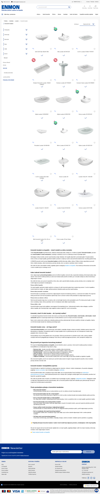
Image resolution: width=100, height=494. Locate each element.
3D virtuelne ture (58, 468)
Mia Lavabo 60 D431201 (64, 51)
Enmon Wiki (57, 464)
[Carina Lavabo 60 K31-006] (85, 193)
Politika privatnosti (24, 455)
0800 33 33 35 (6, 1)
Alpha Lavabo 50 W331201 (85, 145)
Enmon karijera (5, 470)
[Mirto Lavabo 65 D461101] (63, 131)
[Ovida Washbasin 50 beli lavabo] (41, 193)
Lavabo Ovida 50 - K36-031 (42, 208)
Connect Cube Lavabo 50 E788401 (85, 83)
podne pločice (6, 77)
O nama (88, 1)
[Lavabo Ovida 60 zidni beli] (63, 193)
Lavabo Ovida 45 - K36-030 (85, 176)
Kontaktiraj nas (5, 472)
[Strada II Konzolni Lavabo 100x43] (41, 68)
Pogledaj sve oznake (8, 80)
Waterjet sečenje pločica (60, 470)
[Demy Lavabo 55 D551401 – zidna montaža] (85, 99)
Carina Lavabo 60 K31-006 (85, 208)
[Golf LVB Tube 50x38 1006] (41, 37)
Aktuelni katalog (58, 466)
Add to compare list (33, 49)
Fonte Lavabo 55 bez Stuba (64, 239)
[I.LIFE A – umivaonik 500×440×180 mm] (85, 37)
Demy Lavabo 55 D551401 (85, 114)
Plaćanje (92, 1)
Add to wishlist (51, 49)
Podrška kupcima (32, 474)
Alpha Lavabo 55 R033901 (42, 114)
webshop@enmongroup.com (19, 1)
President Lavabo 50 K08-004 (41, 145)
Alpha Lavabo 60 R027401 (63, 114)
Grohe (4, 65)
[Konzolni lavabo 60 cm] (63, 99)
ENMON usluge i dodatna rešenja (62, 472)
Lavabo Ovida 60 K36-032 (63, 208)
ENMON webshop (86, 474)
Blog (3, 464)
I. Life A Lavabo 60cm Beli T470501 (42, 177)
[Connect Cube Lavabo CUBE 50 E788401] (85, 68)
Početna (6, 21)
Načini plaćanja (31, 468)
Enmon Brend (6, 62)
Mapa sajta (4, 474)
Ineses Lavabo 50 (63, 176)
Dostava (96, 1)
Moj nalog (84, 8)
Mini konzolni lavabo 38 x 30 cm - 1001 (42, 240)
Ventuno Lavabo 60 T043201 (63, 83)
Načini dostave (31, 470)
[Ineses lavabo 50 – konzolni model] (63, 162)
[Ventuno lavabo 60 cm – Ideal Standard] (63, 68)
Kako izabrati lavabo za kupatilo (41, 432)
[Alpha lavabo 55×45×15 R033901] (41, 99)
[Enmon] (5, 448)
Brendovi (30, 466)
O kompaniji (4, 466)
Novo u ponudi (31, 464)
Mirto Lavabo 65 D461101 (63, 145)
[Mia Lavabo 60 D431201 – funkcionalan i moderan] (63, 37)
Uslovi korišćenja (63, 484)
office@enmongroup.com (87, 472)
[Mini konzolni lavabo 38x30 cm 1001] (41, 224)
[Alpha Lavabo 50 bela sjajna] (85, 131)
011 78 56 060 (85, 470)
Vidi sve (5, 68)
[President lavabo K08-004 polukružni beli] (41, 131)
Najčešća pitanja (32, 472)
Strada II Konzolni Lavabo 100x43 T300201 (41, 83)
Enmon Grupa (5, 468)
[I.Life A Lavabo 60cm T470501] (41, 162)
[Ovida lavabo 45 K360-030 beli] (85, 162)
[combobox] (52, 7)
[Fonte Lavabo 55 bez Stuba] (63, 224)
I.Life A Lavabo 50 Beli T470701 (85, 51)
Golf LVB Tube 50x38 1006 (42, 51)
